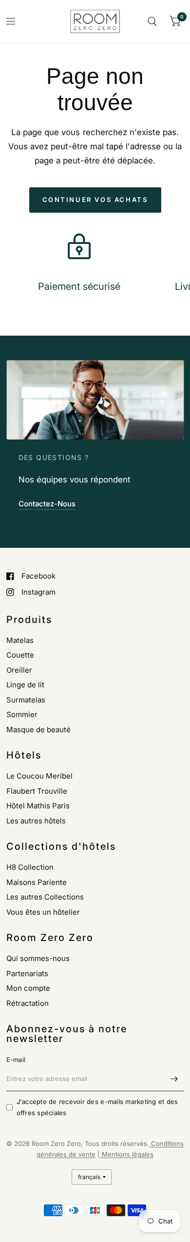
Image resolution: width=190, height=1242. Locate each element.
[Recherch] (152, 21)
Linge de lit (25, 684)
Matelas (20, 640)
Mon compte (28, 988)
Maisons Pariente (36, 882)
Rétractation (27, 1003)
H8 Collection (30, 867)
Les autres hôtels (36, 820)
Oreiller (19, 670)
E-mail (16, 1059)
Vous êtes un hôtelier (43, 912)
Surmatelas (25, 699)
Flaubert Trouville (36, 791)
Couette (20, 655)
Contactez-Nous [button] (47, 503)
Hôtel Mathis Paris (38, 805)
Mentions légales (126, 1154)
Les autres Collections (45, 896)
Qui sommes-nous (38, 958)
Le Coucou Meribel (39, 776)
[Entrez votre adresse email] (174, 1078)
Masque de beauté (38, 729)
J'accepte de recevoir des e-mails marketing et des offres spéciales (97, 1107)
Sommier (22, 714)
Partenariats (27, 973)
